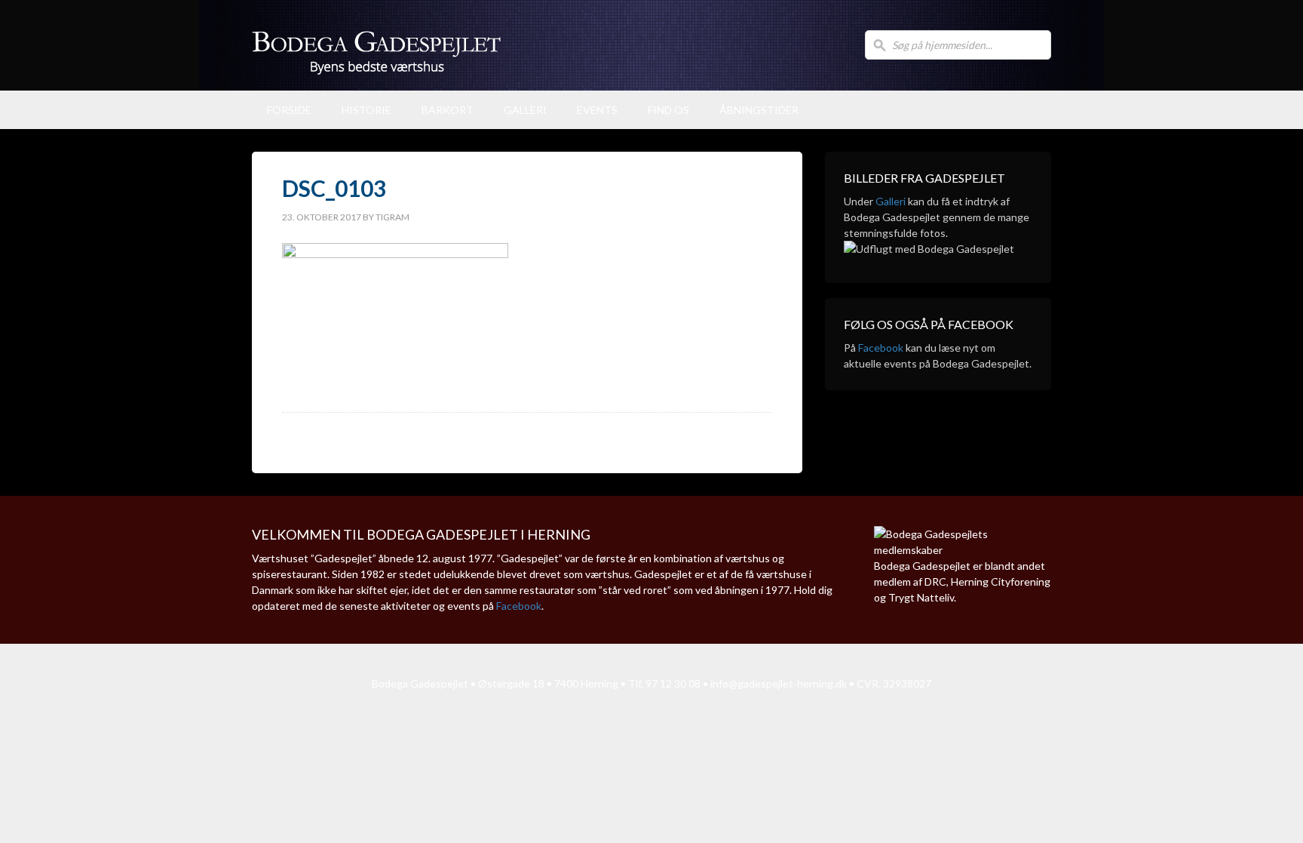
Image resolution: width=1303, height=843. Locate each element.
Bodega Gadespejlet (538, 45)
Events (597, 109)
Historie (366, 109)
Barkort (448, 109)
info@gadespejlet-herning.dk (778, 683)
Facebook (880, 347)
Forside (289, 109)
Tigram (392, 217)
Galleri (525, 109)
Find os (668, 109)
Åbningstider (759, 109)
